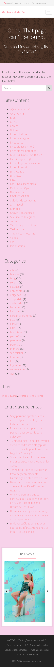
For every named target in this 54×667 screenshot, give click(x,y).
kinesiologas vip (19, 167)
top (12, 361)
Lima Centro (17, 171)
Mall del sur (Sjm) (20, 188)
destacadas (16, 303)
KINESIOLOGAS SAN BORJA (26, 155)
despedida (16, 299)
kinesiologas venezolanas (25, 163)
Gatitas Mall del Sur (14, 12)
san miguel (16, 204)
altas (13, 270)
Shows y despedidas (22, 213)
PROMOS (20, 654)
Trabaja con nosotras (22, 233)
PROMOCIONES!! (20, 196)
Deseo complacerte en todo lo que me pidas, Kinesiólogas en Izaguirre (28, 486)
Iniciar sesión (17, 246)
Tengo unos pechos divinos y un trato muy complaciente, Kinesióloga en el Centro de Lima (29, 474)
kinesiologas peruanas (23, 151)
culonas (14, 286)
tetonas (14, 357)
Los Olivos (16, 332)
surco (13, 221)
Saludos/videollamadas (16, 649)
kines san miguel (20, 138)
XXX (12, 241)
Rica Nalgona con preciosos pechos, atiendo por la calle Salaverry (26, 432)
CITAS (13, 122)
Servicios (15, 208)
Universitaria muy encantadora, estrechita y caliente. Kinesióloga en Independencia (29, 515)
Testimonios (17, 229)
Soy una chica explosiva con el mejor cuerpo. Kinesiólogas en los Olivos (30, 461)
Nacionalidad (17, 192)
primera (14, 348)
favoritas (15, 307)
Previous (6, 591)
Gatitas (14, 130)
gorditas (22, 395)
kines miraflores (19, 134)
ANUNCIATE (17, 113)
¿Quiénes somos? (20, 109)
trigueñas (15, 365)
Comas (14, 126)
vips (12, 373)
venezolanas (17, 369)
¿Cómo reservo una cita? (16, 645)
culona (5, 395)
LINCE (13, 179)
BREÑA (14, 282)
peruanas (15, 340)
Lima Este (15, 175)
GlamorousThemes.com (30, 660)
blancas (14, 274)
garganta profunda (21, 315)
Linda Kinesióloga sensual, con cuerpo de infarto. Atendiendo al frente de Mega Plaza (29, 527)
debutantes (17, 291)
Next (47, 591)
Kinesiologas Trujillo (21, 159)
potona (30, 395)
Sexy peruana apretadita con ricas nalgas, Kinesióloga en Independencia (27, 420)
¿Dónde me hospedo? (35, 640)
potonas (15, 344)
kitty (12, 319)
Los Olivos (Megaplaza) (23, 184)
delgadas (15, 295)
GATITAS (11, 640)
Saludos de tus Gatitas (23, 200)
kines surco (16, 142)
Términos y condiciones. (24, 225)
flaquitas (15, 311)
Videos (14, 237)
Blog (13, 117)
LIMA (13, 324)
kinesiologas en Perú (22, 146)
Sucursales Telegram (22, 217)
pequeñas (16, 336)
